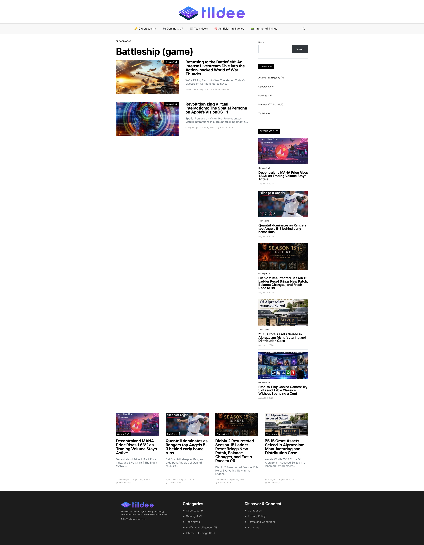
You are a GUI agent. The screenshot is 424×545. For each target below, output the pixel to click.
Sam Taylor (171, 479)
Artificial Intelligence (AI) (271, 77)
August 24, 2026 (266, 183)
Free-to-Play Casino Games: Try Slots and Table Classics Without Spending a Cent (282, 390)
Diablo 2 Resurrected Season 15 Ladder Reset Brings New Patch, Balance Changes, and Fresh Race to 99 (283, 283)
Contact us (255, 510)
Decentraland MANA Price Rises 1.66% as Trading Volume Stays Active (283, 176)
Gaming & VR (171, 62)
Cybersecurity (266, 86)
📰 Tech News (199, 28)
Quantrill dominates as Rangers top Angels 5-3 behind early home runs (282, 228)
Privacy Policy (257, 516)
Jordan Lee (191, 89)
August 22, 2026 (265, 345)
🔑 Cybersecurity (145, 28)
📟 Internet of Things (264, 28)
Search (261, 42)
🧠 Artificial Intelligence (229, 28)
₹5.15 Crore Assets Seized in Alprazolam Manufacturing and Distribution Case (282, 337)
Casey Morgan (192, 127)
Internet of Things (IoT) (270, 104)
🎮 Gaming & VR (173, 28)
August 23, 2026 (266, 236)
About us (253, 527)
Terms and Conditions (261, 521)
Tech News (264, 113)
